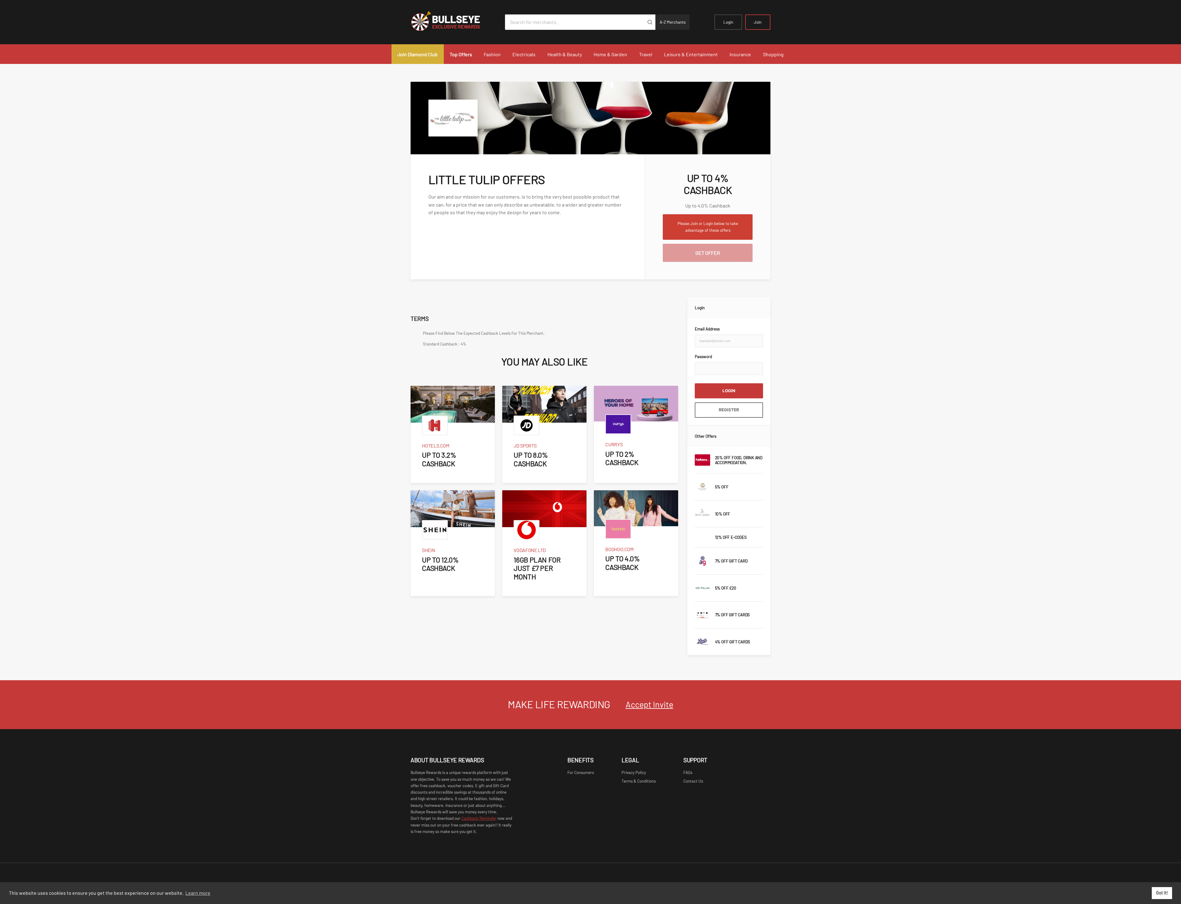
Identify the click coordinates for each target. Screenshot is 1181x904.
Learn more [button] (197, 893)
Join (757, 22)
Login (728, 22)
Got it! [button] (1162, 892)
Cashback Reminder (478, 818)
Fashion (492, 54)
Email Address (707, 328)
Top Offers (461, 54)
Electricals (523, 54)
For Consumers (580, 772)
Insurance (740, 54)
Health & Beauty (564, 54)
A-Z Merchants (673, 22)
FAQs (687, 772)
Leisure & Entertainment (691, 54)
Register (729, 409)
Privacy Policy (634, 772)
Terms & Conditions (639, 781)
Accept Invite (649, 704)
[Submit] (649, 22)
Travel (645, 54)
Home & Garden (610, 54)
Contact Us (693, 781)
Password (703, 356)
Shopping (773, 54)
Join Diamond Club (417, 54)
